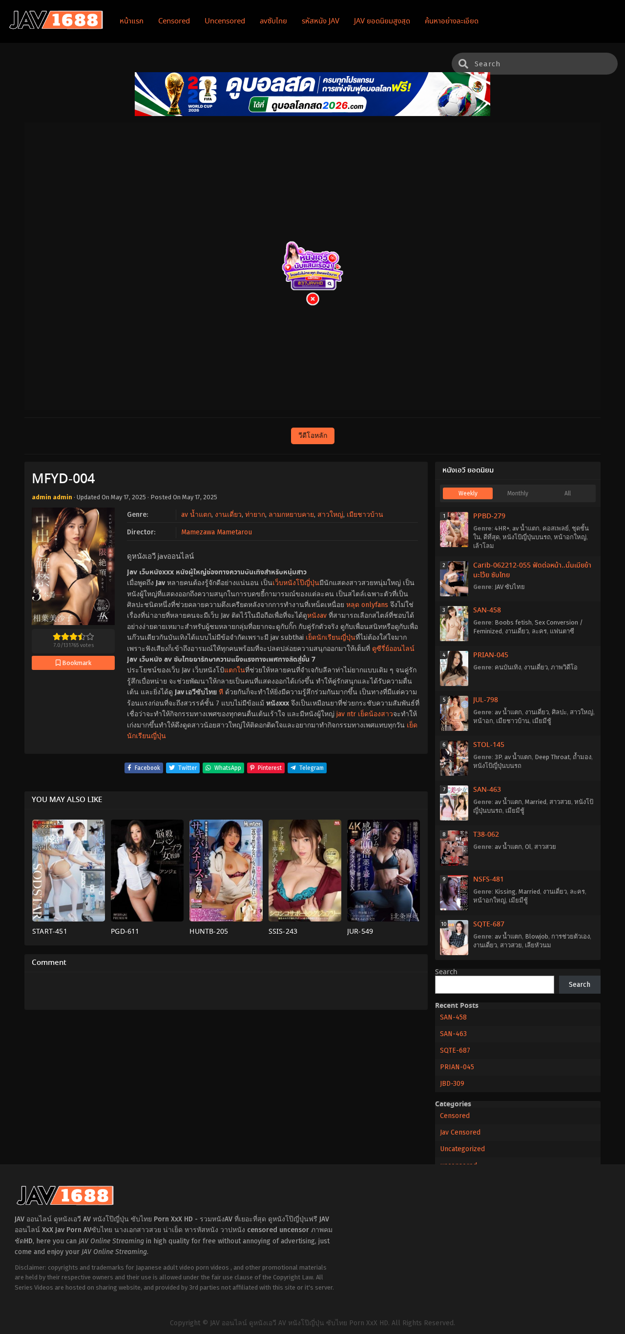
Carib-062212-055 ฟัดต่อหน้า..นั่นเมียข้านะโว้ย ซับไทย (532, 570)
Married (535, 801)
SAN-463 (487, 790)
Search (446, 972)
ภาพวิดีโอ (564, 667)
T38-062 (486, 835)
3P (498, 757)
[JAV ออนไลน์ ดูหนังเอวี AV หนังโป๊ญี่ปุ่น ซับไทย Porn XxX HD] (56, 27)
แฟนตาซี (562, 631)
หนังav (317, 615)
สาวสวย (560, 801)
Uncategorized (462, 1149)
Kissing (505, 891)
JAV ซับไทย (510, 586)
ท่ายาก (255, 514)
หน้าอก (483, 721)
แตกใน (234, 670)
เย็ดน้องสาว (375, 714)
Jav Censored (460, 1132)
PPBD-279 (489, 516)
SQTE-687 (488, 924)
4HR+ (502, 528)
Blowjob (536, 936)
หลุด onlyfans (367, 605)
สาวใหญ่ (330, 514)
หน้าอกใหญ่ (570, 537)
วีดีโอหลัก (312, 436)
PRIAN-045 (490, 655)
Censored (455, 1116)
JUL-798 (485, 700)
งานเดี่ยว (228, 514)
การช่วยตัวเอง (570, 936)
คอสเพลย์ (555, 528)
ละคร (539, 631)
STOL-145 (488, 745)
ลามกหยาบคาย (291, 514)
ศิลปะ (559, 712)
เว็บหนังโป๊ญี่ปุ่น (295, 583)
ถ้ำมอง (582, 757)
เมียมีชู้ (541, 721)
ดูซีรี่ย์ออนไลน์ (393, 649)
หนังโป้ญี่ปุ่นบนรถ (526, 537)
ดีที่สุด (491, 537)
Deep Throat (552, 757)
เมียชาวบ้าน (365, 514)
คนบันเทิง (508, 667)
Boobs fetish (513, 622)
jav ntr (346, 714)
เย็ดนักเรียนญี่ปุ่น (330, 637)
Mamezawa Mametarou (216, 532)
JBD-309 (452, 1083)
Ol (528, 846)
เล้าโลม (483, 545)
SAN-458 (487, 610)
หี (221, 692)
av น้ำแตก (196, 514)
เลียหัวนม (538, 945)
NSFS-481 (488, 879)
